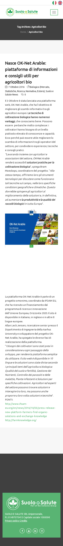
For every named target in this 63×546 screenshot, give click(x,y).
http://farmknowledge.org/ (20, 420)
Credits (23, 520)
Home (23, 32)
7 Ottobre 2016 (16, 87)
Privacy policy (12, 520)
